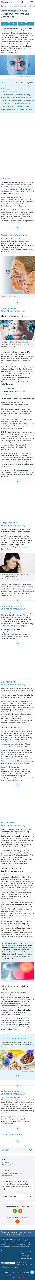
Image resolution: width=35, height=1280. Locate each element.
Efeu (23, 999)
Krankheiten (14, 6)
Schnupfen (15, 202)
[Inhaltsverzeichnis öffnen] (32, 1272)
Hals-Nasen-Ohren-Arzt (25, 691)
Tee (7, 999)
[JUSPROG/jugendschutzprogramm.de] (8, 1263)
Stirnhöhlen (20, 189)
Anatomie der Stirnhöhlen (12, 92)
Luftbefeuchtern (6, 1119)
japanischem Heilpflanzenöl (20, 1027)
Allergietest (16, 763)
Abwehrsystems (22, 391)
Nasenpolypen (16, 472)
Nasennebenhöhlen (7, 250)
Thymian (15, 1023)
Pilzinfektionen (9, 388)
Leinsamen (12, 1010)
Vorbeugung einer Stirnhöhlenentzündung (17, 109)
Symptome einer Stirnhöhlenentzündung (17, 98)
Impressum (8, 1272)
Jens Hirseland (6, 1163)
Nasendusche (5, 918)
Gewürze (24, 1020)
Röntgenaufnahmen (7, 744)
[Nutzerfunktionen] (27, 2)
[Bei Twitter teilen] (13, 24)
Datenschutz (17, 1272)
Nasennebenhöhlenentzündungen (21, 185)
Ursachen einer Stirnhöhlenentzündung (16, 95)
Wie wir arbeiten (20, 1234)
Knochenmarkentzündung (10, 634)
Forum (3, 1232)
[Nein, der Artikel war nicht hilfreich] (20, 1211)
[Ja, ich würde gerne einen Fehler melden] (17, 1221)
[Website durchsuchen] (22, 2)
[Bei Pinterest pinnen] (22, 24)
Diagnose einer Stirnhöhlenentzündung (16, 103)
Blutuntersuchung (7, 757)
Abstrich (4, 754)
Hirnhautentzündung (8, 636)
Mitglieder (19, 1232)
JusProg (16, 1268)
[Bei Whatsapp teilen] (30, 24)
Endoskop (23, 733)
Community (11, 1232)
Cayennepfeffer (6, 1023)
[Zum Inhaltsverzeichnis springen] (17, 228)
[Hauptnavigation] (32, 2)
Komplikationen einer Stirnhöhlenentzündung (18, 100)
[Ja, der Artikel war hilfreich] (15, 1211)
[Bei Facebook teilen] (5, 24)
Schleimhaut (29, 187)
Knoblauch (4, 1025)
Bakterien (22, 371)
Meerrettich (5, 1006)
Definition (6, 89)
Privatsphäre (26, 1272)
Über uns (4, 1234)
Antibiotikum (5, 759)
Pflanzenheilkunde (13, 993)
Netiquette (27, 1232)
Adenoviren (8, 361)
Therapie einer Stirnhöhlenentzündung (16, 106)
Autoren (11, 1234)
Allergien (7, 394)
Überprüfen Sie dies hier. (26, 1258)
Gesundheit (4, 6)
